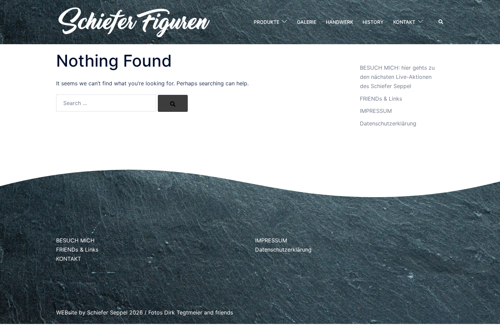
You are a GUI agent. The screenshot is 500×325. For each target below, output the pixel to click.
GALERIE (306, 22)
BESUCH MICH (75, 240)
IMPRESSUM (376, 110)
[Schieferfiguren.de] (134, 21)
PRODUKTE (266, 22)
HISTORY (373, 22)
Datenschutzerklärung (388, 123)
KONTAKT (404, 22)
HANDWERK (339, 22)
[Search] (173, 103)
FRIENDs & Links (381, 98)
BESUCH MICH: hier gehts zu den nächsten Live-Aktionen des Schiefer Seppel (397, 76)
